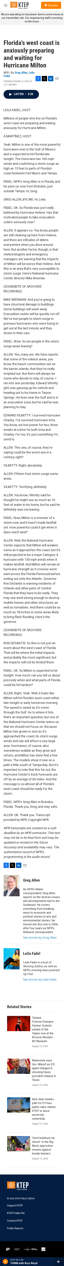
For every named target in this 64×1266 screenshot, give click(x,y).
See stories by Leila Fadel (39, 979)
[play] (5, 1261)
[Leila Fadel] (12, 958)
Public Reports (15, 1228)
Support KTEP (15, 1205)
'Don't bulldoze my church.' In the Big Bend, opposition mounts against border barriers (43, 1145)
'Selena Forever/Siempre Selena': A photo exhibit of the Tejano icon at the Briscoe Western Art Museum (43, 1029)
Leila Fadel (31, 953)
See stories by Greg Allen (40, 937)
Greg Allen (21, 72)
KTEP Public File (16, 1213)
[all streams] (59, 1261)
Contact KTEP (15, 1220)
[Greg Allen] (12, 885)
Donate (53, 5)
